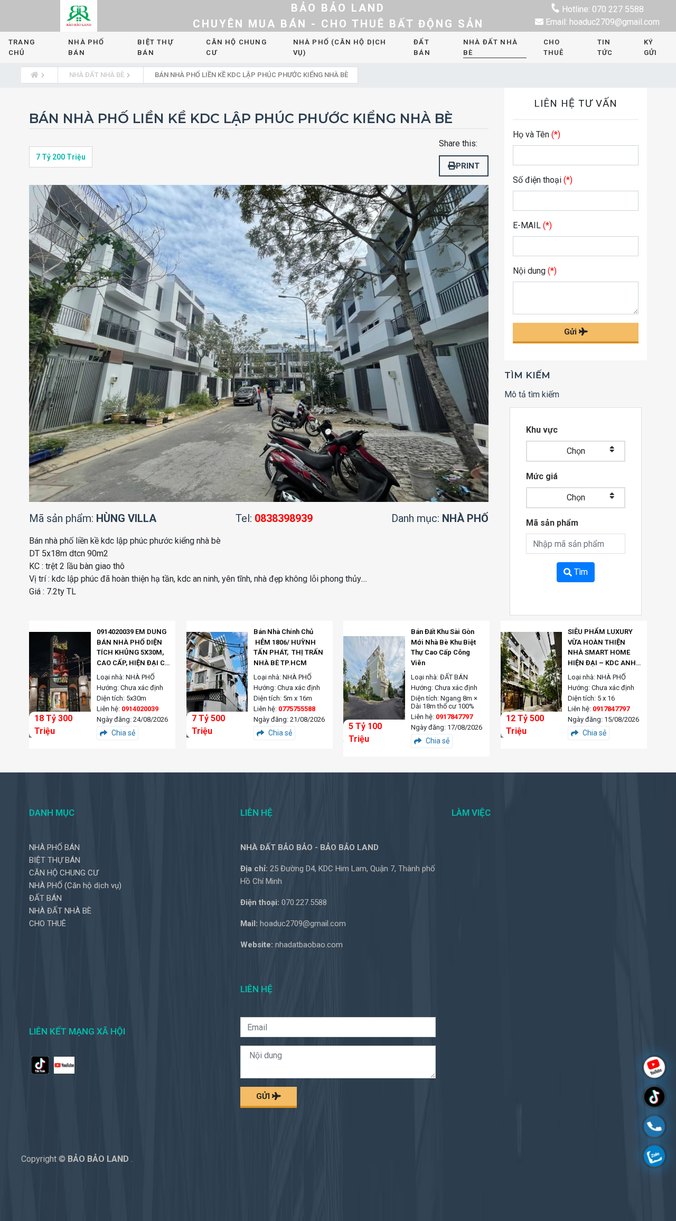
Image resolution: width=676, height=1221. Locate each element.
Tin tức (605, 47)
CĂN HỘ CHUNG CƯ (236, 47)
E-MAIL (532, 225)
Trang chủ (21, 47)
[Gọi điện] (654, 1127)
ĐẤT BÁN (422, 47)
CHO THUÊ (553, 47)
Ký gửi (651, 47)
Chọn (576, 451)
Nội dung (535, 271)
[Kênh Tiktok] (654, 1098)
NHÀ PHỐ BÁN (86, 47)
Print (468, 166)
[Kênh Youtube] (654, 1068)
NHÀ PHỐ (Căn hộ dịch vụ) (340, 47)
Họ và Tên (536, 134)
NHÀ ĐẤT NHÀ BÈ (490, 47)
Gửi (571, 332)
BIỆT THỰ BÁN (155, 47)
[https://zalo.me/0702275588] (654, 1157)
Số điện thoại (542, 180)
